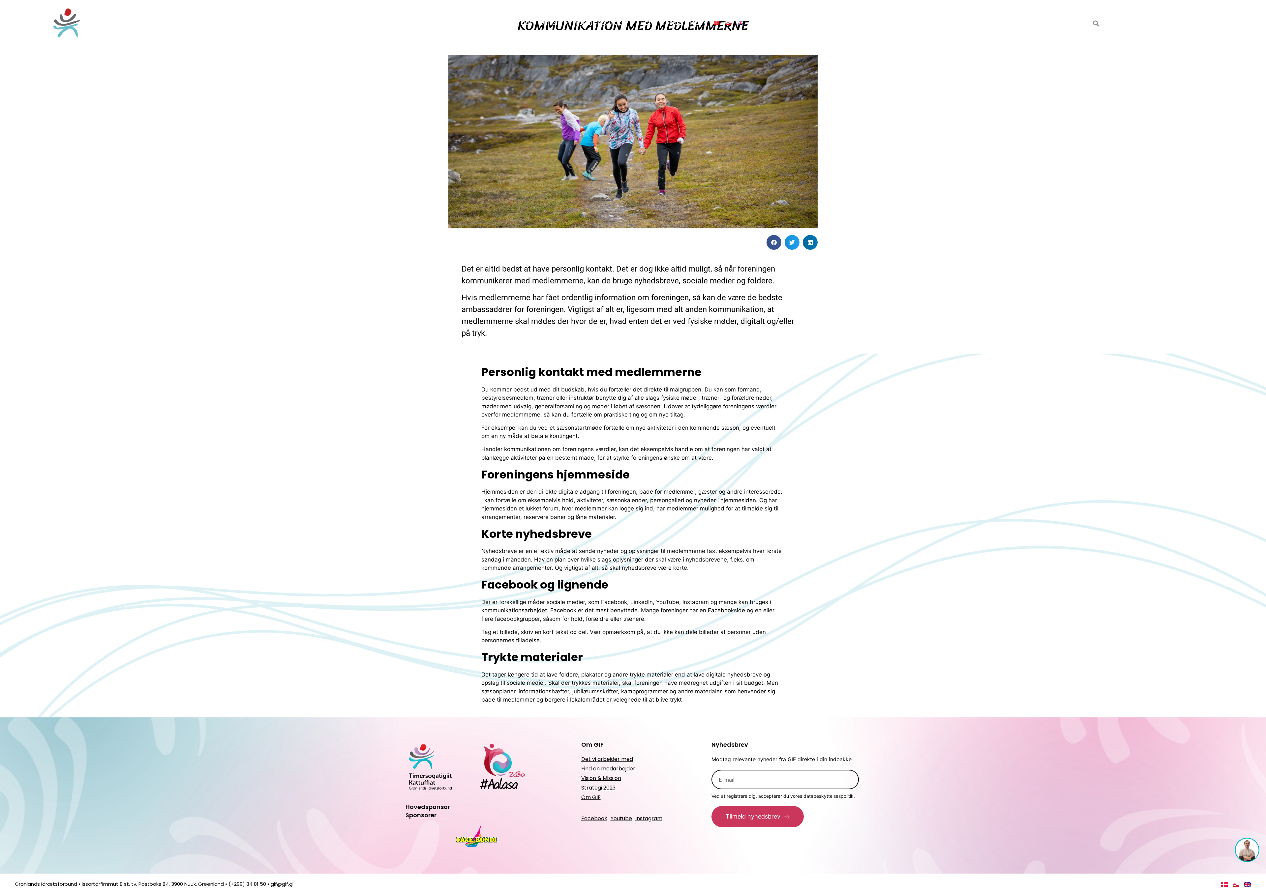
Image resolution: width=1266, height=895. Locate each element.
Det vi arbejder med (669, 22)
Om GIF (550, 22)
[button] (774, 242)
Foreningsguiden (600, 22)
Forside (522, 22)
